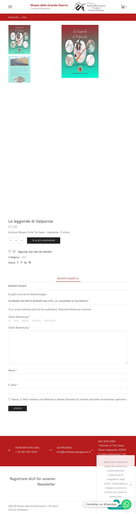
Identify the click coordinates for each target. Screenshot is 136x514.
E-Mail (13, 385)
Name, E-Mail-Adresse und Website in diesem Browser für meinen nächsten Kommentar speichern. (69, 399)
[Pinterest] (22, 262)
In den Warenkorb (45, 240)
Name (12, 370)
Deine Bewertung (19, 316)
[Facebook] (18, 262)
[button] (126, 504)
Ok (116, 502)
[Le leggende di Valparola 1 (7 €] (19, 39)
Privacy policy (116, 507)
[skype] (29, 262)
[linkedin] (26, 262)
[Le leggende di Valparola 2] (19, 69)
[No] (130, 484)
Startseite (13, 17)
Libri (24, 17)
